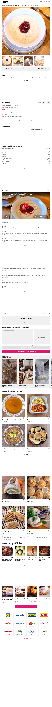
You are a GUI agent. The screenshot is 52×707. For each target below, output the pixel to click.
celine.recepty (29, 503)
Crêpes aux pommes (31, 449)
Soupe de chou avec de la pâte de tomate (11, 419)
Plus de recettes (26, 606)
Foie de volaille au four (43, 560)
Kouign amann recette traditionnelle (32, 600)
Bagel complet (30, 531)
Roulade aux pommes (7, 501)
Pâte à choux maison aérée (44, 600)
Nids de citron (30, 501)
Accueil (4, 5)
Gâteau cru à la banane (18, 600)
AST (28, 602)
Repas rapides (10, 5)
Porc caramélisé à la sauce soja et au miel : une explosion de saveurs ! (7, 560)
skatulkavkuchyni (30, 533)
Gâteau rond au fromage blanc (9, 449)
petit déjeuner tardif (21, 537)
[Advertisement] (26, 89)
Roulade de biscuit (6, 531)
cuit (31, 537)
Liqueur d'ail (30, 559)
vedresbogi (41, 562)
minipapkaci (4, 421)
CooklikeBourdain (18, 562)
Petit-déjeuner (8, 537)
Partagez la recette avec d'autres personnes (26, 351)
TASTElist (7, 75)
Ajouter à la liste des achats (26, 120)
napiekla (3, 503)
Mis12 (3, 533)
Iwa (27, 560)
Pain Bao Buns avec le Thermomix (20, 560)
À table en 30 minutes (41, 537)
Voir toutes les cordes (26, 638)
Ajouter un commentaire (26, 347)
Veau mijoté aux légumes (33, 419)
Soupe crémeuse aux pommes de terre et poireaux (7, 600)
